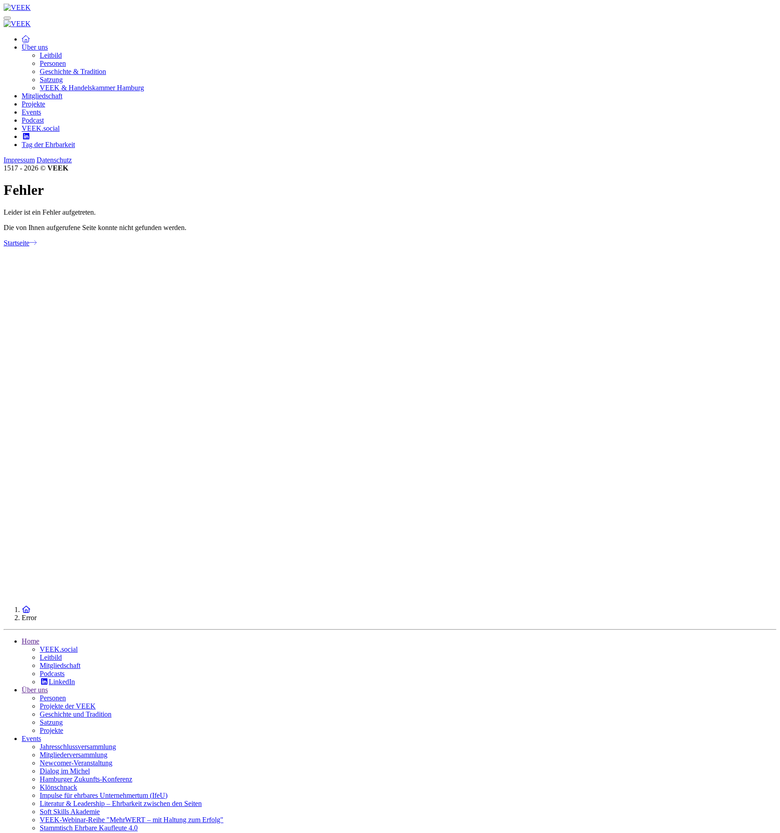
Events (31, 112)
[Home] (26, 609)
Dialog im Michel (65, 771)
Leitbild (51, 55)
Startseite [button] (16, 243)
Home (30, 641)
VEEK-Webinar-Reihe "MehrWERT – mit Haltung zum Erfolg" (131, 820)
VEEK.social (41, 128)
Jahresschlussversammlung (78, 746)
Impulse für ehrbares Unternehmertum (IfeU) (103, 795)
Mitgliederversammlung (73, 755)
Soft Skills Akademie (70, 811)
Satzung (51, 79)
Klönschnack (58, 787)
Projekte (33, 104)
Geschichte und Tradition (75, 714)
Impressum (19, 160)
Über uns (35, 690)
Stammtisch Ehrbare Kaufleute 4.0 (89, 828)
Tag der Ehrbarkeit (48, 144)
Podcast (33, 120)
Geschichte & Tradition (73, 71)
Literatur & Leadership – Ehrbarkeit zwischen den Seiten (121, 803)
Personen (53, 63)
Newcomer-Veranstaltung (76, 763)
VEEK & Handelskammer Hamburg (92, 88)
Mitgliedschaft (42, 96)
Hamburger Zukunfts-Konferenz (86, 779)
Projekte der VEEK (68, 706)
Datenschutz (54, 160)
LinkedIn (62, 682)
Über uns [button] (35, 47)
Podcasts (52, 673)
